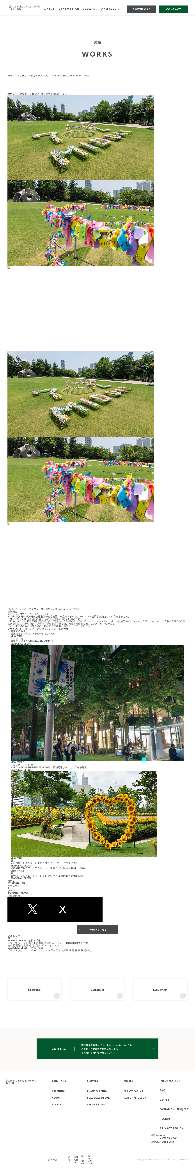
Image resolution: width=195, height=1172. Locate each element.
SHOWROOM (72, 943)
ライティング (58, 950)
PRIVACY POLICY (172, 1128)
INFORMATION (170, 1081)
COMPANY (59, 1081)
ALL (10, 938)
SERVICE (92, 1081)
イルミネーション (40, 950)
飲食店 (50, 943)
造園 (25, 945)
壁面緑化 (18, 945)
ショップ (23, 943)
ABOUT (56, 1097)
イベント (59, 943)
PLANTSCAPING (17, 940)
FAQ (163, 1090)
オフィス (12, 943)
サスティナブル (50, 945)
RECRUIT (166, 1118)
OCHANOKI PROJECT (174, 1109)
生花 (71, 950)
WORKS (129, 1081)
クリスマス (24, 950)
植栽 (10, 945)
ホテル (32, 943)
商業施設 (41, 943)
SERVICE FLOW (96, 1104)
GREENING (58, 1091)
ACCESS (56, 1104)
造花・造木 (35, 945)
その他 (84, 943)
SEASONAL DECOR (18, 948)
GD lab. (165, 1099)
